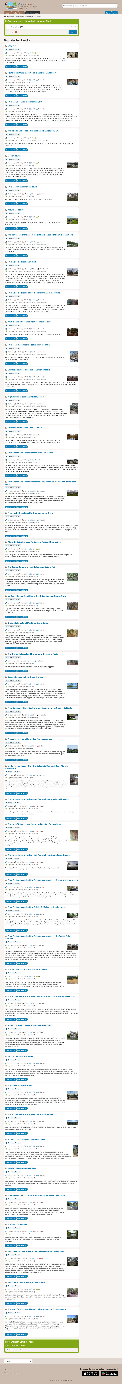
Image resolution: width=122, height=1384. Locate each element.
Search (73, 32)
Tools (7, 13)
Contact (6, 1369)
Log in (115, 13)
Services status (54, 1380)
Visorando (7, 16)
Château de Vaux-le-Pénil (15, 1350)
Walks (15, 13)
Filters (13, 32)
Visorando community (11, 1373)
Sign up (108, 13)
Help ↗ (21, 13)
